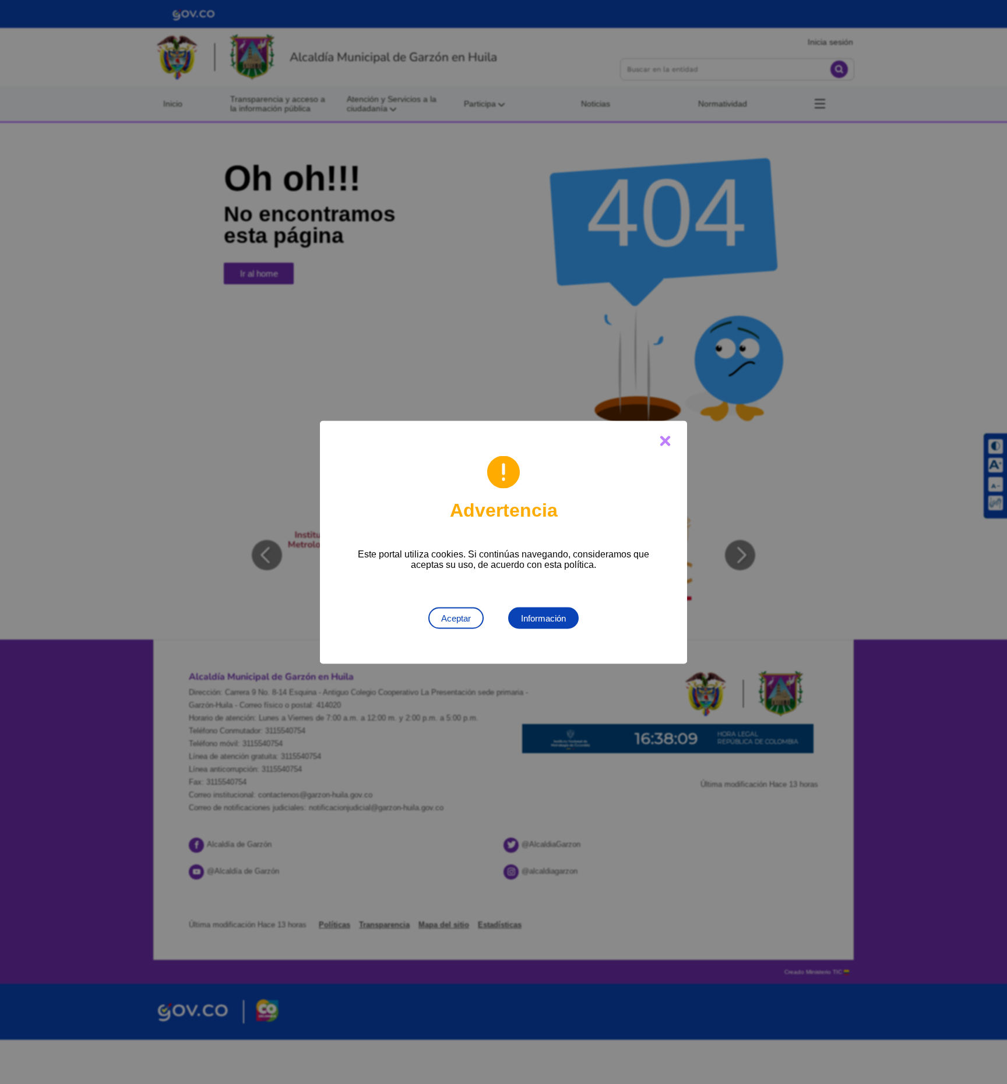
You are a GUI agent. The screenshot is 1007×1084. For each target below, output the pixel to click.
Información (543, 618)
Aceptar (456, 618)
